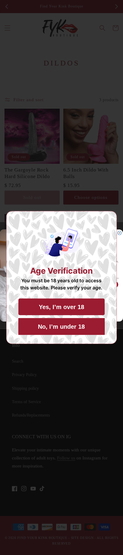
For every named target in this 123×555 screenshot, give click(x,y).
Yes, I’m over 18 (61, 307)
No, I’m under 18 (61, 326)
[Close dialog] (120, 233)
